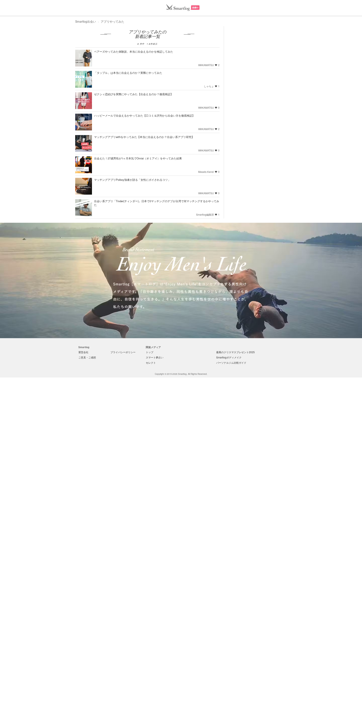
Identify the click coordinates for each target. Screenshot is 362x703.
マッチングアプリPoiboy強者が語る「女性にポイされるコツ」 (132, 180)
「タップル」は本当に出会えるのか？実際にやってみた (128, 73)
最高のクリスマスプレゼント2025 (235, 352)
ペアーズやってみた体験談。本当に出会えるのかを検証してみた (133, 51)
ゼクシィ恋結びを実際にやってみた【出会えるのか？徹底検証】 (133, 94)
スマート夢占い (154, 357)
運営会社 (83, 352)
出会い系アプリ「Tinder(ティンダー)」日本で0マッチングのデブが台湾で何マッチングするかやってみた (156, 203)
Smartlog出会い (85, 21)
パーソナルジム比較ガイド (231, 362)
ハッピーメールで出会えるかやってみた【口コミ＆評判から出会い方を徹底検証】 (144, 115)
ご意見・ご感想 (87, 357)
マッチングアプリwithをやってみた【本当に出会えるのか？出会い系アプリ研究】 (144, 137)
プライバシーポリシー (123, 352)
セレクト (151, 362)
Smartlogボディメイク (229, 357)
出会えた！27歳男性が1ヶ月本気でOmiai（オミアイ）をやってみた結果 (138, 158)
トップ (149, 352)
